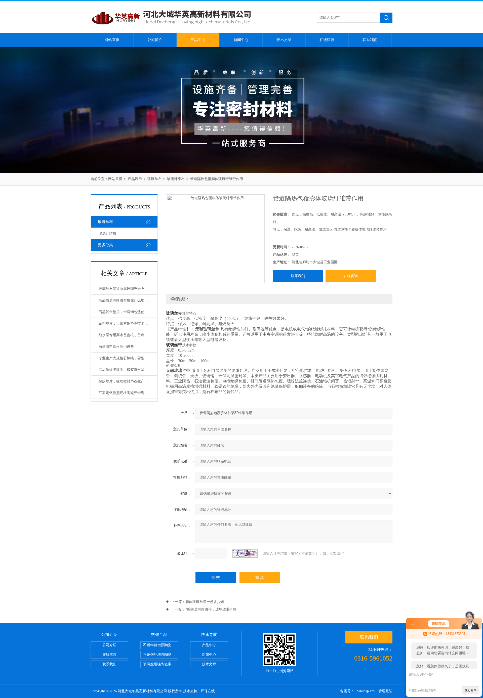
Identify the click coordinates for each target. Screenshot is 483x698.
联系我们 (370, 40)
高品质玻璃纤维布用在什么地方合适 (127, 300)
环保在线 (208, 691)
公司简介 (155, 40)
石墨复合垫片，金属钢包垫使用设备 (127, 312)
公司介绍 (109, 645)
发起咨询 (470, 690)
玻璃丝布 (154, 179)
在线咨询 (351, 276)
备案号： (347, 691)
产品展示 (135, 179)
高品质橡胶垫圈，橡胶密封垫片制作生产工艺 (128, 370)
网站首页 (111, 40)
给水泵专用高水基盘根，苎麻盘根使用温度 (128, 335)
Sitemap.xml (366, 691)
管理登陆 (385, 691)
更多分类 (105, 245)
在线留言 (327, 40)
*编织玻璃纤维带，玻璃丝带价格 (210, 609)
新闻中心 (241, 40)
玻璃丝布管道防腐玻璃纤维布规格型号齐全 (128, 289)
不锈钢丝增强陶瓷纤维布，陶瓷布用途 (160, 645)
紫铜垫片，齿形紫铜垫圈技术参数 (125, 323)
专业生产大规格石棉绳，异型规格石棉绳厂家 (128, 358)
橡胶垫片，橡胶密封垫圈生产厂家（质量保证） (128, 381)
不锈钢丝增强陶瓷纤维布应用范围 (160, 655)
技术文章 (284, 40)
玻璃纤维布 (176, 179)
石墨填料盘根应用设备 (116, 346)
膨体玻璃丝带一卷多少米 (204, 602)
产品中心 (198, 40)
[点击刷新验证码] (245, 553)
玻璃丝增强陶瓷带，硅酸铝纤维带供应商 (160, 664)
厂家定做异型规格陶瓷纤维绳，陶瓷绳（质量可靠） (128, 393)
